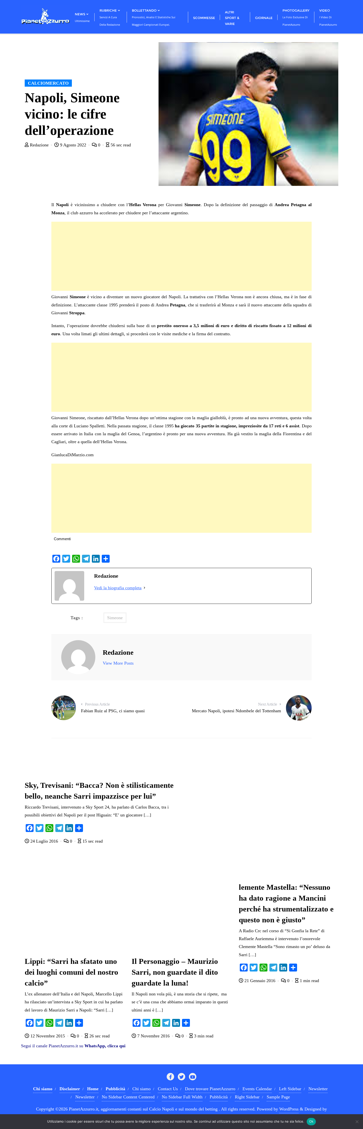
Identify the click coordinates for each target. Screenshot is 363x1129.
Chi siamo (141, 1088)
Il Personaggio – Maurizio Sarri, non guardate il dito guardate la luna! (175, 972)
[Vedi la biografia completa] (144, 588)
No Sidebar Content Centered (128, 1096)
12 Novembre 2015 (47, 1035)
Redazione (39, 144)
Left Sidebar (290, 1088)
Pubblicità (219, 1096)
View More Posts (118, 663)
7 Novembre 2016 (153, 1035)
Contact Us (168, 1088)
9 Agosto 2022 (73, 144)
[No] (356, 1121)
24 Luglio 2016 (44, 841)
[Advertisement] (181, 256)
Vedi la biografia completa (117, 587)
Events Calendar (257, 1088)
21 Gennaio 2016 (260, 980)
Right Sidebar (247, 1096)
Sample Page (278, 1096)
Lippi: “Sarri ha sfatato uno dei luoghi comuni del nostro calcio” (71, 972)
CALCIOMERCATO (48, 83)
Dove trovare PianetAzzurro (210, 1088)
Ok (311, 1121)
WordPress (289, 1109)
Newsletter (318, 1088)
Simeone (115, 617)
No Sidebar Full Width (182, 1096)
